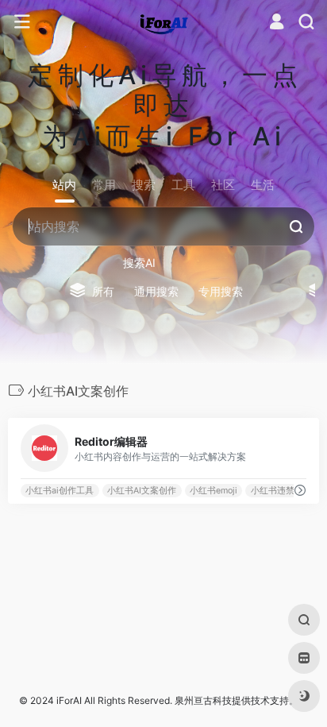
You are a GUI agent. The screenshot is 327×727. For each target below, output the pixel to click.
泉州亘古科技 (203, 700)
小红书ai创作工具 (59, 490)
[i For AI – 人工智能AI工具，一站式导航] (164, 22)
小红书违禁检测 (281, 490)
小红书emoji (213, 490)
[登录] (276, 23)
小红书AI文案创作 (141, 490)
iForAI (69, 700)
